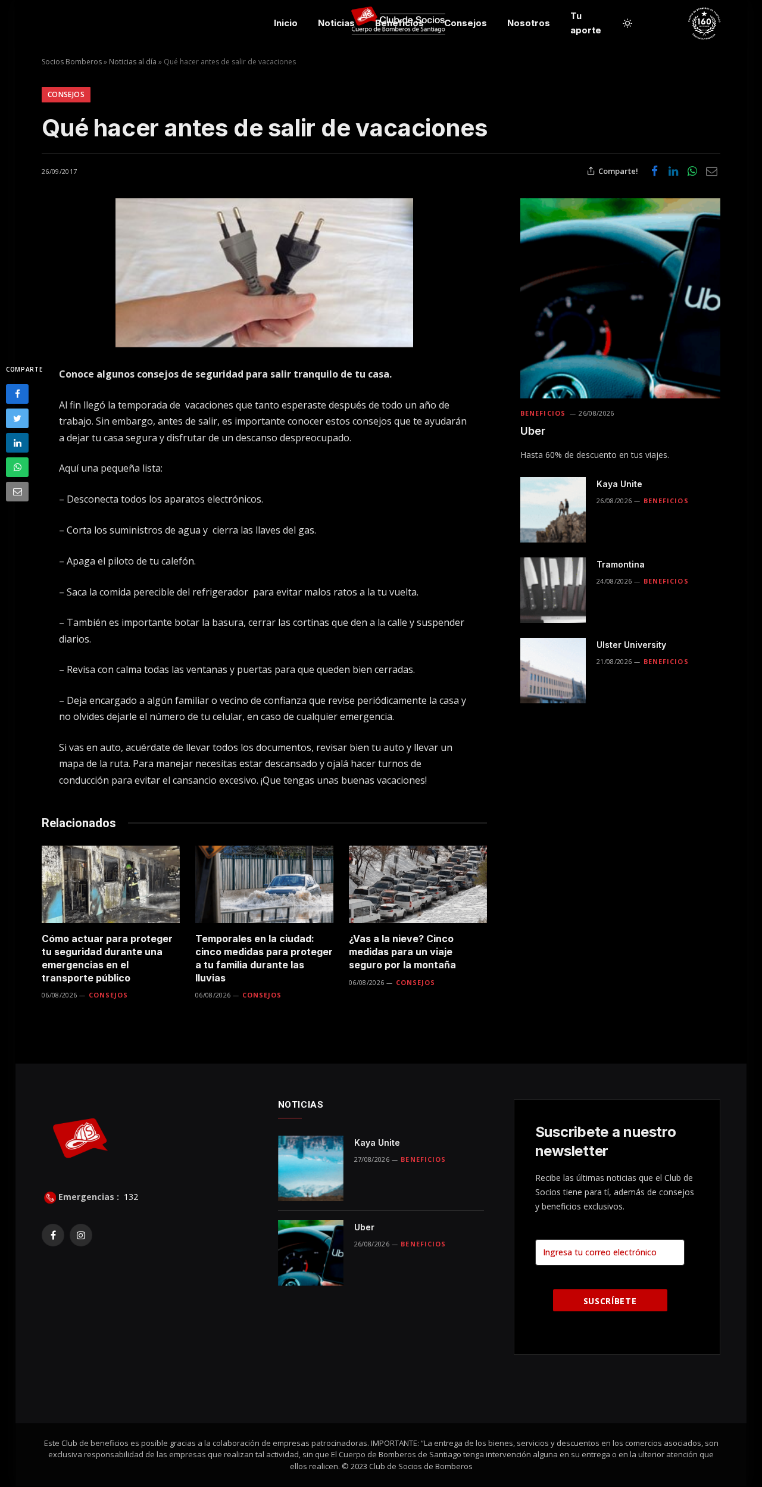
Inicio (286, 23)
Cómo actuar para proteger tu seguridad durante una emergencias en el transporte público (107, 958)
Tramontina (621, 564)
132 (129, 1196)
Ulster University (631, 645)
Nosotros (528, 23)
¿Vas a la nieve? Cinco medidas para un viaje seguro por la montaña (402, 952)
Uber (532, 431)
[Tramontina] (553, 590)
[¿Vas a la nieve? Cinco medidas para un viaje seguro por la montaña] (418, 885)
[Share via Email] (711, 170)
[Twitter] (17, 418)
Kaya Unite (619, 484)
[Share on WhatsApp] (692, 170)
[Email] (17, 491)
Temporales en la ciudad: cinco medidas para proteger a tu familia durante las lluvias (264, 958)
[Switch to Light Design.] (627, 23)
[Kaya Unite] (553, 510)
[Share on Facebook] (654, 170)
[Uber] (620, 298)
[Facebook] (17, 394)
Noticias (336, 23)
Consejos (465, 23)
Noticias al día (133, 62)
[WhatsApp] (17, 467)
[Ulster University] (553, 670)
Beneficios (399, 23)
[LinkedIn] (17, 443)
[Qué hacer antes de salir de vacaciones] (264, 272)
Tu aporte (585, 23)
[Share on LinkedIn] (673, 170)
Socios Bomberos (72, 62)
